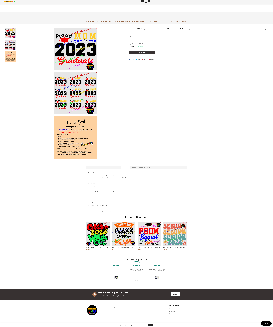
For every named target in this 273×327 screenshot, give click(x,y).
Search (114, 307)
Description (125, 168)
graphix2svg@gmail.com (177, 314)
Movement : (132, 44)
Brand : (131, 43)
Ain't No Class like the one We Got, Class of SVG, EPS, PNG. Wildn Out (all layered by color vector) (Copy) (123, 247)
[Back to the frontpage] (171, 21)
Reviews (134, 167)
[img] (136, 261)
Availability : (133, 46)
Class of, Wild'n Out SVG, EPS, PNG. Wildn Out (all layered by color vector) (98, 247)
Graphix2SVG (140, 43)
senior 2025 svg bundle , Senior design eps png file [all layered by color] (175, 247)
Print (143, 55)
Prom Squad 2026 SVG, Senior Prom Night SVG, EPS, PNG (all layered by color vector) (149, 247)
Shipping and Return (145, 167)
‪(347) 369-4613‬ (174, 309)
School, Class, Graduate (181, 21)
